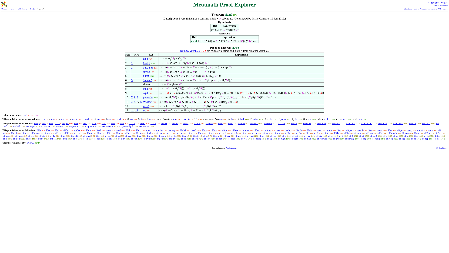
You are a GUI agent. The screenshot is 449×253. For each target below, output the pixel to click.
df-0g (269, 138)
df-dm (180, 133)
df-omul (87, 136)
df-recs (31, 136)
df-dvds (147, 138)
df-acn (227, 136)
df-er (98, 136)
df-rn (190, 133)
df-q (406, 136)
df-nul (360, 130)
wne (98, 119)
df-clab (159, 130)
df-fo (326, 133)
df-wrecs (19, 136)
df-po (89, 133)
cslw (360, 119)
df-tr (57, 133)
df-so (99, 133)
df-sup (185, 136)
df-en (139, 136)
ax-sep (186, 123)
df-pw (380, 130)
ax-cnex (254, 123)
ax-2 (51, 123)
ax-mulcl (336, 123)
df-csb (299, 130)
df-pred (222, 133)
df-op (409, 130)
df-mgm (282, 138)
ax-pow (209, 123)
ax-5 (85, 123)
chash (241, 119)
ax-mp (37, 123)
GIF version (443, 9)
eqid (145, 58)
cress (283, 119)
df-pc (183, 138)
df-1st (427, 133)
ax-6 (94, 123)
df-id (67, 133)
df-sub (295, 136)
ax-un (230, 123)
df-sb (128, 130)
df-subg (389, 138)
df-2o (63, 136)
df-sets (195, 138)
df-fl (5, 138)
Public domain (231, 148)
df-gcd (160, 138)
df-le (284, 136)
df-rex (235, 130)
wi (45, 119)
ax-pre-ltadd (107, 126)
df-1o (52, 136)
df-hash (53, 138)
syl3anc (147, 101)
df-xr (262, 136)
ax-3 (57, 123)
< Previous (433, 2)
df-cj (65, 138)
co (220, 119)
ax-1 (44, 123)
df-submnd (322, 138)
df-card (216, 136)
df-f (307, 133)
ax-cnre (59, 126)
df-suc (266, 133)
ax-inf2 (241, 123)
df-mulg (376, 138)
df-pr (399, 130)
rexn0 (146, 106)
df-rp (416, 136)
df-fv (346, 133)
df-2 (341, 136)
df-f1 (316, 133)
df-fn (298, 133)
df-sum (134, 138)
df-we (128, 133)
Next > (444, 2)
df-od (413, 138)
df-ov (381, 133)
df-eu (148, 130)
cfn (231, 119)
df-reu (257, 130)
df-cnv (159, 133)
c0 (140, 119)
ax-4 (76, 123)
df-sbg (363, 138)
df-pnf (238, 136)
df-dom (150, 136)
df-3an (77, 130)
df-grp (336, 138)
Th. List (33, 9)
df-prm (172, 138)
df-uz (395, 136)
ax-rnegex (30, 126)
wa (52, 119)
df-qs (117, 136)
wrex (109, 119)
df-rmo (246, 130)
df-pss (349, 130)
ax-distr (412, 123)
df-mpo (405, 133)
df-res (200, 133)
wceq (74, 119)
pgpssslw (148, 97)
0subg (146, 63)
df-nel (214, 130)
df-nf (118, 130)
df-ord (234, 133)
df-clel (183, 130)
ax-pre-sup (144, 126)
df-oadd (74, 136)
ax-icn (294, 123)
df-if (370, 130)
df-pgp (425, 138)
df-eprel (78, 133)
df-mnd (307, 138)
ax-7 (104, 123)
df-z (385, 136)
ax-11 (142, 123)
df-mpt (47, 133)
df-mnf (250, 136)
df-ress (244, 138)
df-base (231, 138)
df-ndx (219, 138)
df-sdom (162, 136)
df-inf (195, 136)
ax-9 (122, 123)
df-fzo (437, 136)
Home (12, 9)
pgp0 (146, 75)
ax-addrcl (321, 123)
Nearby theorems (441, 5)
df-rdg (42, 136)
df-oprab (393, 133)
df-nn (330, 136)
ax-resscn (268, 123)
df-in (329, 130)
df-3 (351, 136)
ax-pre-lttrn (90, 126)
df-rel (148, 133)
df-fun (288, 133)
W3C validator (441, 148)
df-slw (437, 138)
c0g (295, 119)
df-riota (369, 133)
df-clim (121, 138)
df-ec (107, 136)
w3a (62, 119)
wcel (87, 119)
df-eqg (402, 138)
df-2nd (438, 133)
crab (120, 119)
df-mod (16, 138)
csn (149, 119)
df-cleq (171, 130)
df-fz (426, 136)
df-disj (14, 133)
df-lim (255, 133)
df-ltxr (273, 136)
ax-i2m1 (426, 123)
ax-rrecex (45, 126)
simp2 (146, 71)
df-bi (39, 130)
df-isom (357, 133)
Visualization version (428, 9)
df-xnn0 (373, 136)
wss (131, 119)
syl (144, 110)
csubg (327, 119)
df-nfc (194, 130)
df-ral (224, 130)
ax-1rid (16, 126)
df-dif (309, 130)
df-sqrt (97, 138)
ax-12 (153, 123)
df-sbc (288, 130)
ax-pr (220, 123)
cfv (196, 119)
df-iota (277, 133)
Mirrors (4, 9)
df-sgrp (294, 138)
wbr (174, 119)
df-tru (88, 130)
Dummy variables (190, 50)
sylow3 (30, 142)
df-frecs (6, 136)
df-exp (41, 138)
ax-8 (113, 123)
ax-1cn (281, 123)
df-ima (211, 133)
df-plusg (257, 138)
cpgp (343, 119)
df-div (319, 136)
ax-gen (65, 123)
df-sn (390, 130)
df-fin (174, 136)
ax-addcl (307, 123)
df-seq (29, 138)
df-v (278, 130)
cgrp (309, 119)
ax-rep (175, 123)
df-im (85, 138)
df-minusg (349, 138)
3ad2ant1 (148, 67)
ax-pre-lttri (74, 126)
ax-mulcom (366, 123)
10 (141, 101)
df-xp (138, 133)
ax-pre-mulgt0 (126, 126)
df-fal (98, 130)
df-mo (138, 130)
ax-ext (164, 123)
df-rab (268, 130)
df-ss (339, 130)
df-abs (109, 138)
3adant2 (147, 80)
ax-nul (197, 123)
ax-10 (132, 123)
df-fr (109, 133)
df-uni (420, 130)
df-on (244, 133)
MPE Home (22, 9)
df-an (48, 130)
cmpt (186, 119)
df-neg (307, 136)
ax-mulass (398, 123)
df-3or (66, 130)
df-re (75, 138)
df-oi (205, 136)
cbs (270, 119)
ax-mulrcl (350, 123)
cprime (255, 119)
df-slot (207, 138)
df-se (118, 133)
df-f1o (336, 133)
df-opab (35, 133)
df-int (430, 130)
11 (132, 110)
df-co (169, 133)
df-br (24, 133)
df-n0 (361, 136)
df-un (319, 130)
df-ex (108, 130)
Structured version (411, 9)
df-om (416, 133)
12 (136, 110)
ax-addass (382, 123)
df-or (57, 130)
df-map (128, 136)
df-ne (204, 130)
